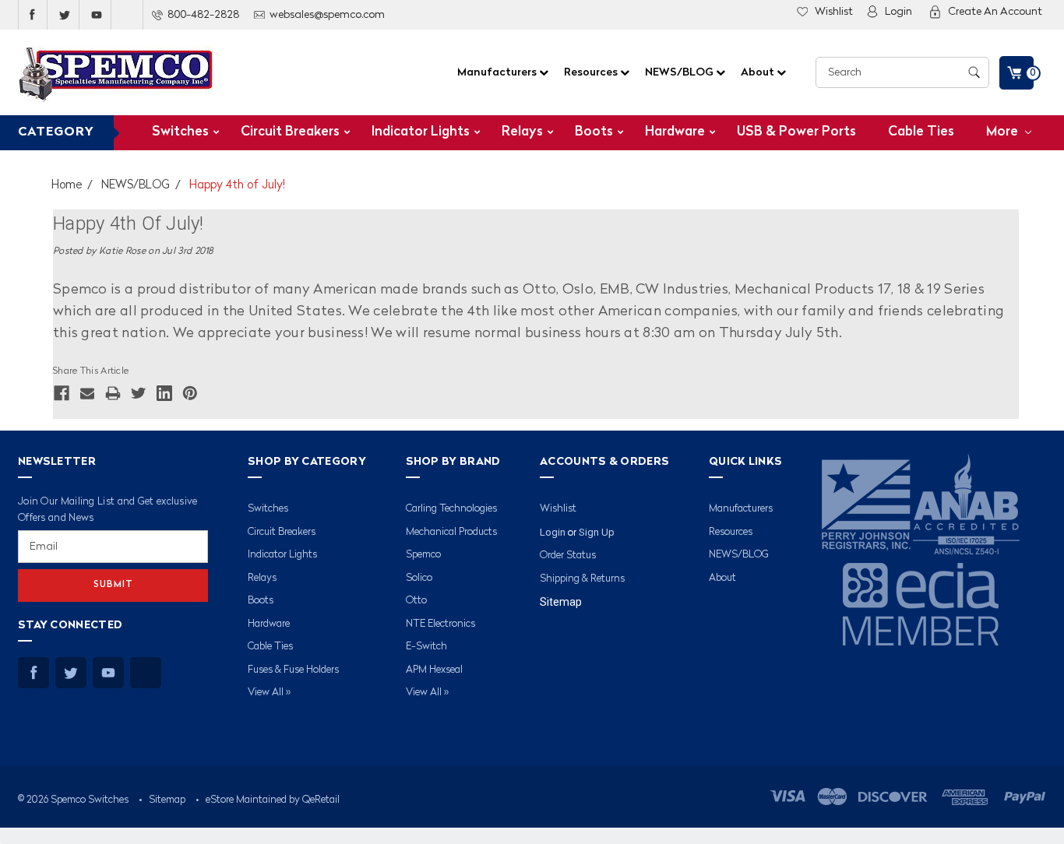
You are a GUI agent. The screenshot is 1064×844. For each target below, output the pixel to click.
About (759, 72)
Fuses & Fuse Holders (293, 670)
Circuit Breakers (290, 132)
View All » (269, 693)
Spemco (423, 555)
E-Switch (426, 647)
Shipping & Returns (582, 579)
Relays (522, 132)
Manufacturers (498, 72)
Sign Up (597, 532)
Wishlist (834, 11)
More (1003, 132)
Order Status (568, 555)
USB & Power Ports (796, 132)
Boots (594, 132)
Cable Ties (921, 132)
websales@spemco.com (327, 14)
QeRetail (321, 800)
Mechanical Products (451, 532)
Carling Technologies (451, 509)
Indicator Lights (421, 132)
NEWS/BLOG (680, 72)
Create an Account (995, 11)
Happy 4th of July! (237, 186)
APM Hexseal (434, 670)
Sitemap (561, 602)
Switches (180, 132)
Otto (416, 601)
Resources (592, 72)
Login (898, 11)
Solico (419, 578)
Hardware (675, 132)
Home (66, 186)
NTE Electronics (440, 624)
